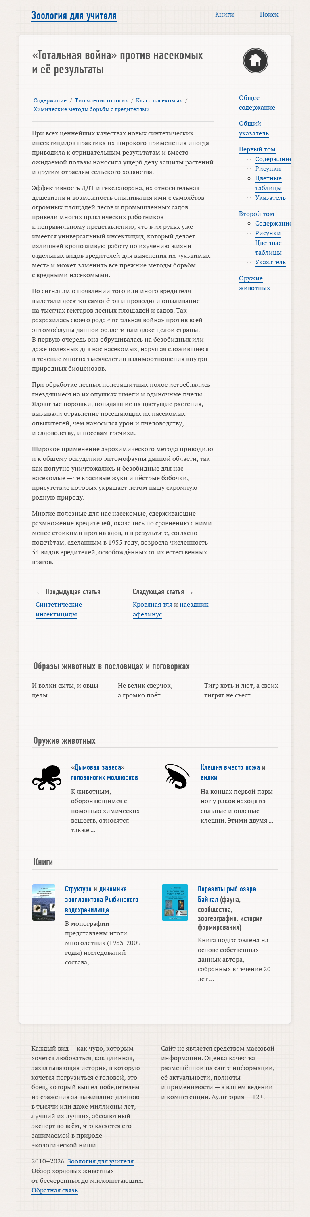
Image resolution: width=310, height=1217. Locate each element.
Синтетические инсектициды (59, 609)
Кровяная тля (152, 604)
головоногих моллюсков (104, 777)
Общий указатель (254, 128)
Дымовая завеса (98, 767)
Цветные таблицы (268, 183)
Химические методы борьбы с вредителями (92, 109)
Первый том (257, 149)
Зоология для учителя (74, 15)
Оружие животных (254, 283)
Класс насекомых (159, 100)
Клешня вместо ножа (230, 767)
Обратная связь (54, 1190)
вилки (209, 777)
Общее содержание (257, 102)
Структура (78, 889)
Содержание (50, 100)
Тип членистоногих (101, 100)
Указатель (270, 197)
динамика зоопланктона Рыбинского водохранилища (101, 899)
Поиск (269, 14)
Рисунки (268, 168)
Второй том (256, 213)
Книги (224, 14)
